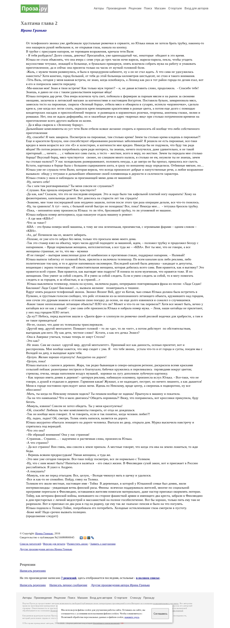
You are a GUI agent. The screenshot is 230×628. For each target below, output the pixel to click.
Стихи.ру (135, 597)
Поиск (148, 8)
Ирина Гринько (34, 30)
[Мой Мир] (89, 537)
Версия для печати (54, 543)
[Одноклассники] (85, 537)
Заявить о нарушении (103, 543)
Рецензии (135, 8)
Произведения (116, 8)
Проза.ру (149, 597)
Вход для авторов (196, 8)
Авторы (99, 8)
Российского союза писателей (106, 623)
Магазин (160, 8)
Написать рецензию (33, 570)
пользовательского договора (165, 603)
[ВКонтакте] (81, 537)
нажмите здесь (132, 617)
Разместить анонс (77, 543)
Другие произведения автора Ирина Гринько (46, 549)
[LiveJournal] (93, 537)
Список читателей (30, 543)
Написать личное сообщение (68, 585)
